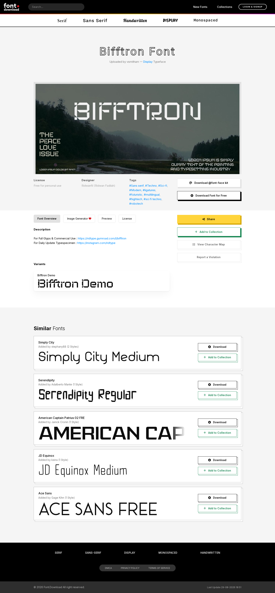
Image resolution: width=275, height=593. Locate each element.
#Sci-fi (162, 185)
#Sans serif (136, 185)
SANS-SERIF (93, 552)
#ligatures (149, 190)
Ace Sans (45, 493)
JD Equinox (46, 455)
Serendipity (46, 380)
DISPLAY (129, 552)
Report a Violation (209, 257)
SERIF (58, 552)
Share (210, 219)
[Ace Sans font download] (111, 509)
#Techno (151, 185)
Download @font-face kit (211, 182)
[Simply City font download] (111, 358)
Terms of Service (159, 568)
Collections (224, 7)
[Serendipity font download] (111, 395)
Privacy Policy (130, 568)
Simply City (46, 342)
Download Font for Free (211, 195)
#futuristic (135, 194)
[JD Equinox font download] (111, 471)
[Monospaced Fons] (205, 20)
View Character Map (211, 244)
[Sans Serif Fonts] (95, 20)
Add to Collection (210, 231)
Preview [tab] (107, 218)
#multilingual (152, 194)
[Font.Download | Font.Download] (11, 7)
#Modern (135, 190)
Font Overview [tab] (46, 218)
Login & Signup (252, 6)
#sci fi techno (152, 199)
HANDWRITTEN (210, 552)
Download (219, 346)
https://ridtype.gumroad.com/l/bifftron (102, 238)
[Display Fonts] (170, 20)
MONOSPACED (167, 552)
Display (147, 61)
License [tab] (127, 218)
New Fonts (200, 7)
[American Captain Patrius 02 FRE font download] (111, 433)
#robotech (136, 203)
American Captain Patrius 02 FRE (61, 418)
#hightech (135, 199)
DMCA (108, 568)
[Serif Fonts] (62, 20)
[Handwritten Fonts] (135, 20)
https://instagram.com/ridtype (96, 243)
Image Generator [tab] (77, 218)
